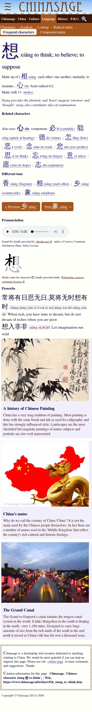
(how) (76, 137)
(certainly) (62, 128)
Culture (34, 18)
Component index (52, 32)
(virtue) (50, 137)
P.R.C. (75, 18)
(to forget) (47, 156)
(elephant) (40, 192)
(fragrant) (17, 183)
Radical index (63, 27)
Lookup (43, 27)
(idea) (76, 156)
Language (48, 18)
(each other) (52, 183)
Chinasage (8, 18)
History (63, 18)
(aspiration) (49, 165)
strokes (28, 92)
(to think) (16, 156)
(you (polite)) (72, 146)
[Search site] (84, 19)
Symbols (26, 27)
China (22, 18)
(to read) (39, 146)
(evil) (13, 146)
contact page (55, 661)
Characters (7, 27)
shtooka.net (44, 241)
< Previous (20, 206)
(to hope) (17, 165)
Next (56, 206)
